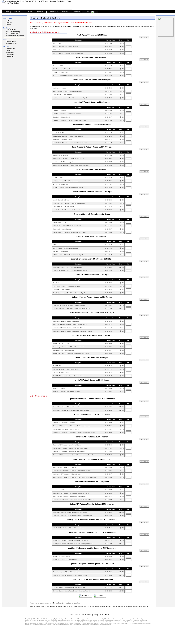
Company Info (10, 48)
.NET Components (12, 34)
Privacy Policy (86, 614)
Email (107, 614)
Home (8, 20)
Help (95, 614)
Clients (8, 50)
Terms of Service (74, 614)
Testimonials (10, 53)
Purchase (9, 22)
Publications (10, 54)
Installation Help (11, 43)
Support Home (11, 41)
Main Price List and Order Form (45, 18)
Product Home (11, 30)
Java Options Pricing (13, 31)
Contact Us (10, 57)
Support (8, 24)
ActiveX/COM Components (15, 36)
